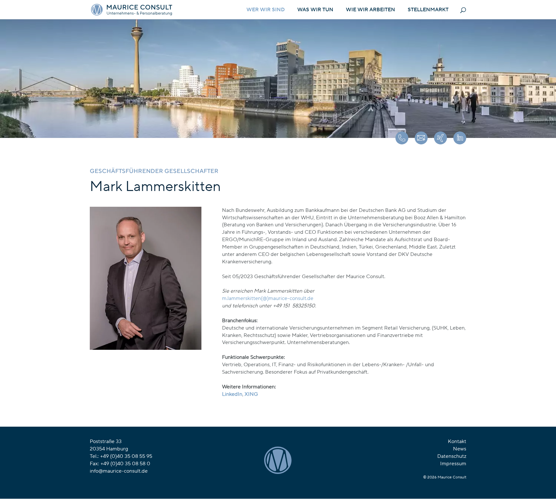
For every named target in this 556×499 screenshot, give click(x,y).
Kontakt (457, 441)
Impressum (453, 463)
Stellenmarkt (428, 10)
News (459, 449)
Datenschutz (451, 456)
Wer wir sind (265, 10)
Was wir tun (315, 10)
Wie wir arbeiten (370, 10)
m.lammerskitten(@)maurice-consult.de (267, 298)
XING (251, 394)
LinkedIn (232, 394)
